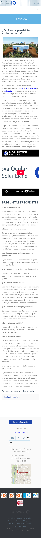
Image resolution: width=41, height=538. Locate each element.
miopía (20, 88)
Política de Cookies (20, 526)
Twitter (24, 438)
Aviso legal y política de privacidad (20, 518)
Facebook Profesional (18, 438)
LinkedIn (11, 442)
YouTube (12, 438)
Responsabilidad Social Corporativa (20, 521)
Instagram (28, 437)
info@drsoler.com (21, 432)
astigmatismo (9, 91)
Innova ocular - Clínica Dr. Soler (12, 3)
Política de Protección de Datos (20, 524)
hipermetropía (31, 88)
